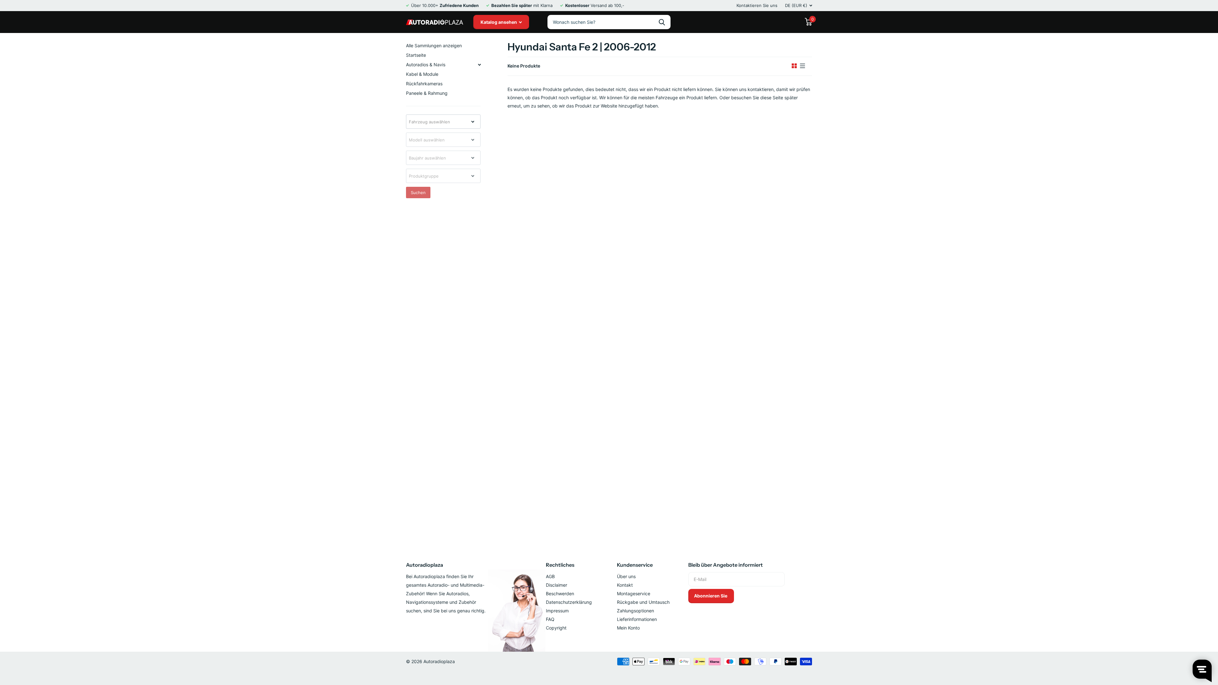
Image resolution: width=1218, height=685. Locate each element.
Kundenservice (635, 565)
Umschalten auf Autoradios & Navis (479, 64)
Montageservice (633, 593)
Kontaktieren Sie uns (757, 5)
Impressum (557, 610)
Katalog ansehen (499, 22)
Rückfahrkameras (424, 83)
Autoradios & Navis (425, 64)
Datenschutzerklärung (569, 602)
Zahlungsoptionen (635, 610)
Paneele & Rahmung (427, 93)
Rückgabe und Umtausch (643, 602)
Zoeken (662, 22)
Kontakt (625, 585)
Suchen (418, 192)
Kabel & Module (422, 74)
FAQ (550, 619)
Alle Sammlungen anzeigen (434, 45)
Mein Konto (628, 627)
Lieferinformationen (637, 619)
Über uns (626, 576)
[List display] (802, 66)
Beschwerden (560, 593)
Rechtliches (560, 565)
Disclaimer (556, 585)
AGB (550, 576)
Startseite (416, 55)
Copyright (556, 627)
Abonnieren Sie (711, 595)
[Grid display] (794, 66)
